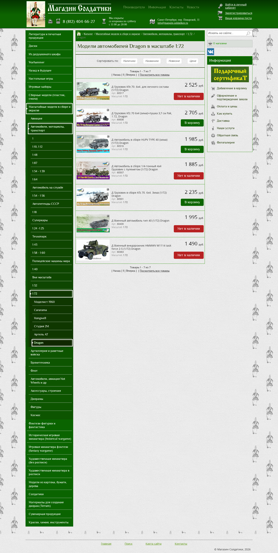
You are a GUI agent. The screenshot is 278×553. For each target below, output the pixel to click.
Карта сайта (154, 543)
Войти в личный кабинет (236, 6)
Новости (193, 7)
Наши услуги (226, 128)
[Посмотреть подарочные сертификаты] (230, 81)
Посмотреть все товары (154, 74)
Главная (106, 543)
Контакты (176, 7)
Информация (157, 7)
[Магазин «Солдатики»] (79, 8)
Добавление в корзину (232, 88)
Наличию (129, 61)
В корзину (192, 123)
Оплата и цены (227, 106)
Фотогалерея (226, 142)
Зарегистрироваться (238, 13)
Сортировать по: (108, 61)
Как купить (224, 113)
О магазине (220, 43)
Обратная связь (227, 135)
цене (192, 61)
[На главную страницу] (50, 21)
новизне (174, 61)
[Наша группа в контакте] (210, 51)
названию (152, 61)
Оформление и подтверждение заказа (232, 97)
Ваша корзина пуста (238, 18)
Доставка (223, 121)
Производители (134, 7)
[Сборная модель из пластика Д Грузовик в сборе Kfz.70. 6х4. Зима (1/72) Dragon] (93, 205)
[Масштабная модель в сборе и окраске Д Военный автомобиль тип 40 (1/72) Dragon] (93, 231)
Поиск (128, 543)
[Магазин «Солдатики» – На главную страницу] (35, 14)
